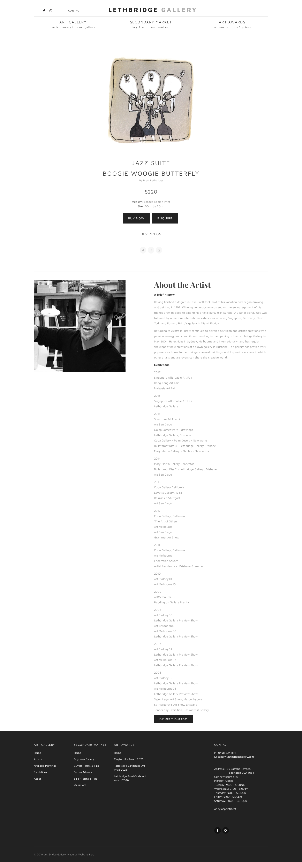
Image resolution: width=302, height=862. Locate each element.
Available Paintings (45, 765)
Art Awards (232, 24)
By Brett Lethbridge (151, 180)
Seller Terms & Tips (85, 778)
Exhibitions (40, 772)
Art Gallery (73, 24)
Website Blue (86, 854)
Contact (74, 10)
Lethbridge (152, 9)
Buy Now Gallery (84, 759)
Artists (38, 759)
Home (37, 752)
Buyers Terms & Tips (86, 765)
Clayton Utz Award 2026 (129, 759)
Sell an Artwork (83, 772)
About (37, 778)
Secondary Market (151, 24)
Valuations (80, 785)
